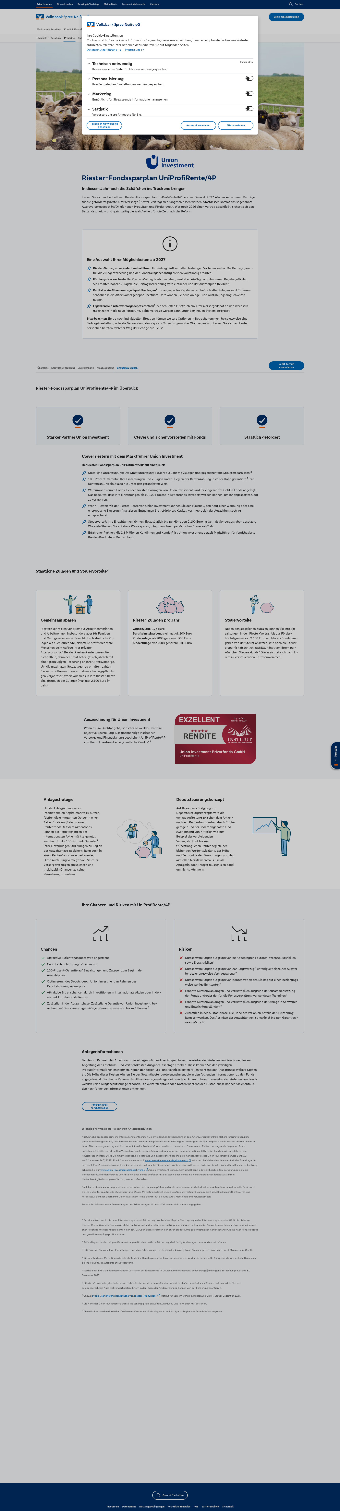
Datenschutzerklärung (102, 50)
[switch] (249, 78)
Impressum (132, 50)
